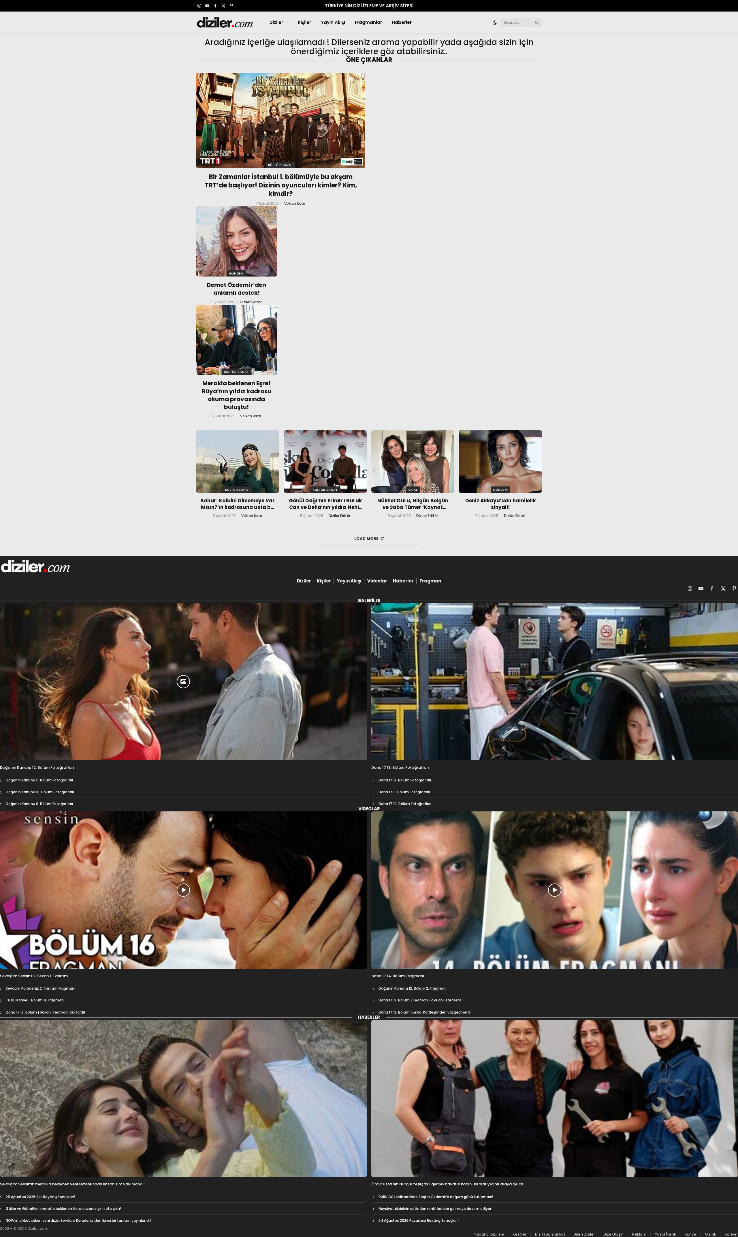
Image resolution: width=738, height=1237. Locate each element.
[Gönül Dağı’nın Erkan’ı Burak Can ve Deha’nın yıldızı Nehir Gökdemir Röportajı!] (325, 461)
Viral (413, 489)
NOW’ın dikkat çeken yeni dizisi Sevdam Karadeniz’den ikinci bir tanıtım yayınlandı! (78, 1220)
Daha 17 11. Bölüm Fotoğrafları (404, 791)
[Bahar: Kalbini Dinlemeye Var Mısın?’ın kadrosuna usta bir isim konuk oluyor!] (237, 461)
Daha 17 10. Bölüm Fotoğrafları (405, 803)
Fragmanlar (368, 22)
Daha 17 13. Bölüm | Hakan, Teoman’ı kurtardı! (45, 1012)
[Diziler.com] (225, 22)
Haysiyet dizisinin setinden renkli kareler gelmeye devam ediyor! (435, 1208)
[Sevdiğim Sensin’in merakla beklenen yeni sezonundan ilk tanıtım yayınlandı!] (183, 1098)
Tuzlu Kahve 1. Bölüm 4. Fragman (35, 1000)
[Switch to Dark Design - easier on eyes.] (494, 22)
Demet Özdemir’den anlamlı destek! (236, 289)
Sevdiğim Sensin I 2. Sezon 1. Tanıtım (34, 976)
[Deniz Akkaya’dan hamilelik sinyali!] (500, 461)
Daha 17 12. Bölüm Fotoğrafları (405, 780)
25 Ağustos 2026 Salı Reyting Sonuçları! (40, 1196)
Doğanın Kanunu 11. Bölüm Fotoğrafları (39, 780)
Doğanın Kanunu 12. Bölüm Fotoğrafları (37, 767)
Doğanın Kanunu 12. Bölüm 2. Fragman (412, 988)
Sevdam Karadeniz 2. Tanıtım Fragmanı (40, 988)
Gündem (236, 273)
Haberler (402, 22)
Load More (366, 538)
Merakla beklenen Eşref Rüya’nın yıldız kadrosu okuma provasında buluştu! (236, 395)
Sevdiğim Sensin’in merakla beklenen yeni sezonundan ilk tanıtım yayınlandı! (72, 1184)
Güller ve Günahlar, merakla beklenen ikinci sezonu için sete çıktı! (63, 1208)
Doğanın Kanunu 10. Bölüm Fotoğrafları (40, 791)
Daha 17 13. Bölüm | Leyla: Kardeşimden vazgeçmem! (425, 1012)
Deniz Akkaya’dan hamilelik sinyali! (500, 504)
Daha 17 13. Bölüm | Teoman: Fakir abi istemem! (420, 1000)
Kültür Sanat (280, 165)
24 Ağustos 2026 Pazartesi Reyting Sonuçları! (419, 1220)
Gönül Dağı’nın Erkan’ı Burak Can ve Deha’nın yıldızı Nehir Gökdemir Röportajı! (325, 504)
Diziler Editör (250, 302)
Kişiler (304, 22)
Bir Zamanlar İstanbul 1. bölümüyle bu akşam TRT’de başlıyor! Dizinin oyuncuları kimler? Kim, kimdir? (281, 186)
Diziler (276, 22)
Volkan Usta (294, 203)
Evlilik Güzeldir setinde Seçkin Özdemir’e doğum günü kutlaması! (436, 1196)
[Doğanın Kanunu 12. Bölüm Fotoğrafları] (183, 681)
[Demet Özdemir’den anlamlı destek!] (236, 241)
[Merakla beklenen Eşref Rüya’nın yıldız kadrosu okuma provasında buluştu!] (236, 340)
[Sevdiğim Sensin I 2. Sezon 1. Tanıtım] (183, 890)
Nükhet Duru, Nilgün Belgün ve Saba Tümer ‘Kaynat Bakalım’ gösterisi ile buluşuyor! (412, 504)
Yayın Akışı (333, 22)
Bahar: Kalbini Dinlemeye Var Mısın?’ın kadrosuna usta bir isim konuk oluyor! (237, 504)
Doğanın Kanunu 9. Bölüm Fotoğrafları (39, 803)
